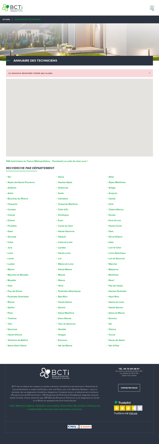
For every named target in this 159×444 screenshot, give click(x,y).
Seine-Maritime (66, 313)
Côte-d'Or (63, 209)
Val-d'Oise (114, 345)
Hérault (62, 236)
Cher (111, 204)
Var (110, 324)
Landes (62, 247)
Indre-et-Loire (65, 242)
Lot (59, 258)
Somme (113, 318)
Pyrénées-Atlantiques (69, 291)
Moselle (12, 280)
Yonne (112, 334)
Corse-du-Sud (65, 226)
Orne (60, 285)
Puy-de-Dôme (15, 291)
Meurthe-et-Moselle (18, 275)
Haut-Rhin (114, 296)
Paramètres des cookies (73, 405)
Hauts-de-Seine (117, 340)
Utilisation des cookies (47, 405)
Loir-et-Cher (115, 247)
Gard (10, 231)
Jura (10, 247)
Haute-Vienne (15, 334)
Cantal (112, 198)
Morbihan (114, 275)
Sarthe (11, 307)
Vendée (62, 329)
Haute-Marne (65, 269)
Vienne (112, 329)
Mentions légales (25, 405)
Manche (113, 264)
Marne (11, 269)
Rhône (11, 302)
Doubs (112, 215)
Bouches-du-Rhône (18, 198)
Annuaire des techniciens (57, 409)
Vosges (62, 334)
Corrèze (12, 209)
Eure (60, 220)
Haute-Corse (115, 226)
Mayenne (113, 269)
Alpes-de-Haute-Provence (21, 182)
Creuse (11, 215)
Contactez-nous (129, 388)
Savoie (61, 307)
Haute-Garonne (66, 231)
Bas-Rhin (63, 296)
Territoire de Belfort (18, 340)
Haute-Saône (65, 302)
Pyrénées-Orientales (18, 296)
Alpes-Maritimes (117, 182)
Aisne (61, 177)
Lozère (11, 264)
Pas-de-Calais (116, 285)
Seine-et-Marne (117, 313)
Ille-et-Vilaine (115, 236)
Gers (111, 231)
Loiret (11, 258)
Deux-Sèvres (64, 318)
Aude (61, 193)
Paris (10, 313)
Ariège (112, 187)
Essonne (62, 340)
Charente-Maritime (68, 204)
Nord (111, 280)
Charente (12, 204)
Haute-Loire (64, 253)
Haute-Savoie (116, 307)
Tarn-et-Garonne (66, 324)
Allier (111, 177)
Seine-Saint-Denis (17, 345)
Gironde (12, 236)
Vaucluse (12, 329)
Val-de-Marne (65, 345)
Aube (10, 193)
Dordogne (63, 215)
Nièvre (61, 280)
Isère (111, 242)
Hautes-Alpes (65, 182)
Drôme (11, 220)
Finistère (12, 226)
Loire (10, 253)
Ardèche (12, 187)
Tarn (10, 324)
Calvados (63, 198)
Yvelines (12, 318)
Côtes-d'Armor (116, 209)
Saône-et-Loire (116, 302)
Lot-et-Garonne (117, 258)
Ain (9, 177)
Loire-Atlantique (117, 253)
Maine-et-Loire (65, 264)
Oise (10, 285)
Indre (10, 242)
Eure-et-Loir (115, 220)
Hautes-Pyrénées (117, 291)
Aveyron (113, 193)
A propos (77, 409)
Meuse (61, 275)
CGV (11, 405)
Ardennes (63, 187)
